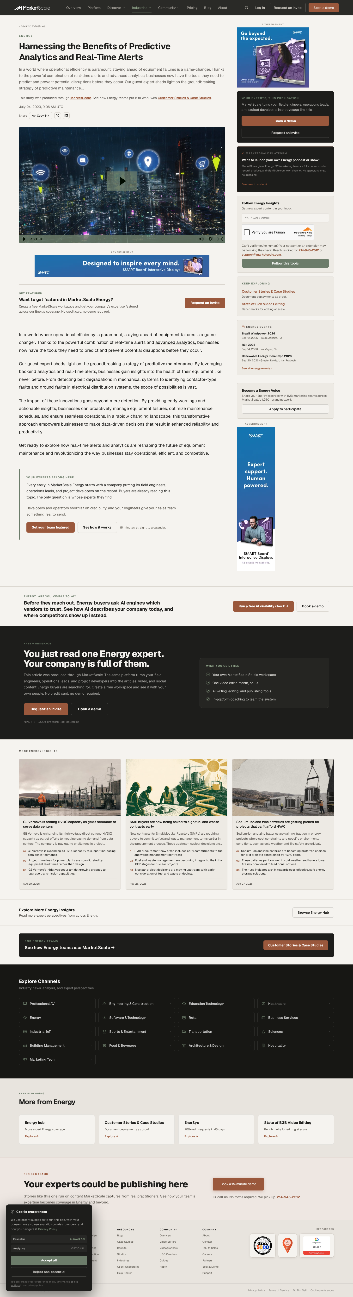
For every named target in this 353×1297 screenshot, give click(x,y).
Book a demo (285, 121)
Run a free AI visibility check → (263, 606)
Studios (122, 1254)
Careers (207, 1254)
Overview (73, 8)
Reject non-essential (49, 1272)
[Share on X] (57, 115)
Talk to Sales (210, 1248)
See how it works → (254, 184)
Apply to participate (285, 409)
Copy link (43, 116)
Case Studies (125, 1241)
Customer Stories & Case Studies (184, 98)
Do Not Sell (300, 1290)
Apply (163, 1266)
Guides (164, 1260)
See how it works (97, 527)
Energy (26, 36)
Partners (207, 1260)
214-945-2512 (309, 250)
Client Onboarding (128, 1266)
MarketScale (80, 98)
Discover (114, 8)
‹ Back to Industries (32, 26)
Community (167, 8)
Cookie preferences (322, 1290)
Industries (139, 8)
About (222, 8)
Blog (207, 8)
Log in (260, 8)
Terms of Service (279, 1290)
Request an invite (288, 8)
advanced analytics (175, 342)
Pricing (192, 8)
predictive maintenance (169, 363)
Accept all (49, 1260)
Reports (122, 1248)
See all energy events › (257, 368)
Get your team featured (50, 527)
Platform (94, 8)
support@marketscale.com (261, 254)
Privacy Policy (256, 1290)
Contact (207, 1241)
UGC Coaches (168, 1254)
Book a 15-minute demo (238, 1184)
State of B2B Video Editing (263, 304)
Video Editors (168, 1241)
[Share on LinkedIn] (66, 115)
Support (207, 1273)
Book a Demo (210, 1266)
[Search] (246, 8)
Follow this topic (285, 263)
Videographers (169, 1248)
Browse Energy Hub (313, 912)
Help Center (124, 1273)
